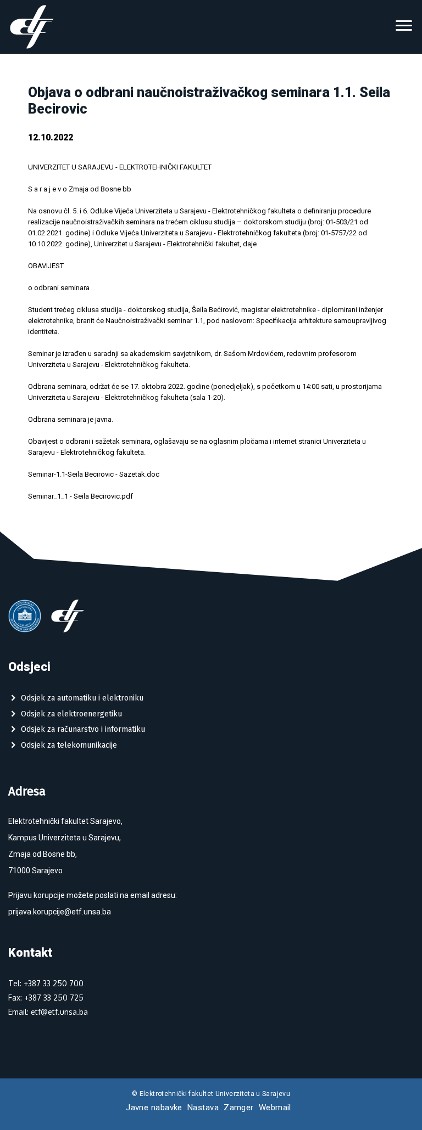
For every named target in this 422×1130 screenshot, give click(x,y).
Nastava (203, 1107)
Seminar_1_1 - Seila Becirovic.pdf (80, 496)
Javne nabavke (154, 1107)
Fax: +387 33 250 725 (46, 997)
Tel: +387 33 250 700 (46, 983)
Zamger (239, 1107)
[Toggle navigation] (404, 27)
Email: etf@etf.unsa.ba (48, 1011)
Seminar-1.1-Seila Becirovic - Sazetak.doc (93, 474)
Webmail (275, 1107)
